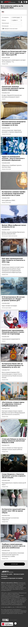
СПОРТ (4, 99)
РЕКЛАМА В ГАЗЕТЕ (18, 574)
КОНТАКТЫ (4, 576)
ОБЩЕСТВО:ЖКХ (6, 134)
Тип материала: (5, 17)
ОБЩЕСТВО (5, 63)
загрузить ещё (14, 564)
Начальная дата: (5, 23)
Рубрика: (4, 20)
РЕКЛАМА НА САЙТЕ (6, 574)
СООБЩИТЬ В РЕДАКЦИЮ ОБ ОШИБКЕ (12, 578)
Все (3, 11)
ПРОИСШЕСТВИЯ (6, 307)
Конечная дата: (5, 26)
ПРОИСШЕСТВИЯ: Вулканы (9, 235)
